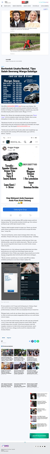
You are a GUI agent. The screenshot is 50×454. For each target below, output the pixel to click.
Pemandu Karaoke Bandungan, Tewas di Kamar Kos (41, 410)
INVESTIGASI (36, 5)
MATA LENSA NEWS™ (5, 451)
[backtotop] (25, 443)
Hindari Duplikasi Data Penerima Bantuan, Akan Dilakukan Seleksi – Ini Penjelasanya (42, 425)
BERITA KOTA (7, 5)
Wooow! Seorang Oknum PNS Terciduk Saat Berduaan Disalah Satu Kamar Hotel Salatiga (42, 395)
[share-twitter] (35, 341)
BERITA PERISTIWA (17, 5)
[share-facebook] (32, 341)
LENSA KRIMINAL (45, 5)
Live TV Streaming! (44, 2)
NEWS (2, 66)
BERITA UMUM (27, 5)
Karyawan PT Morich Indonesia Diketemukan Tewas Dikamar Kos (42, 402)
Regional (9, 337)
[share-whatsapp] (38, 341)
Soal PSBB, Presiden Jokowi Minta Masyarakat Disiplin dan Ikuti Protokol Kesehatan (42, 417)
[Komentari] (2, 341)
